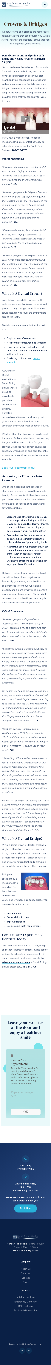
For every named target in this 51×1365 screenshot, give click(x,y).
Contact (25, 1277)
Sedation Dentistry (25, 1297)
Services (25, 1273)
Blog (25, 1282)
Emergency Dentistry (25, 1301)
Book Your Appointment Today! (18, 467)
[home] (16, 4)
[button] (44, 4)
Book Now (25, 1208)
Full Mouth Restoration (25, 1310)
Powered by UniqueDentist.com (25, 1344)
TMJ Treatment (25, 1306)
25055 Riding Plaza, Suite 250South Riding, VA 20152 (25, 1187)
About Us (25, 1268)
